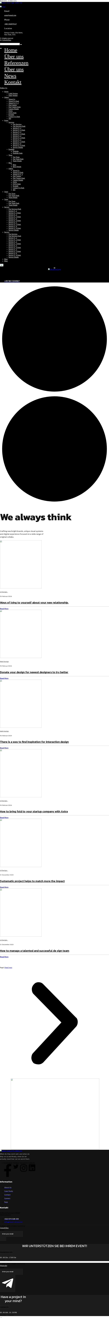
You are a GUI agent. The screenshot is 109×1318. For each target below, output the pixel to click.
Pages (6, 120)
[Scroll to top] (1, 1317)
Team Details (17, 161)
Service (6, 207)
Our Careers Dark (15, 107)
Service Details (18, 147)
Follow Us (3, 88)
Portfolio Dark (17, 153)
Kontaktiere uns (6, 1252)
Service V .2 (17, 128)
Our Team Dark (18, 159)
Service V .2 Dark (19, 130)
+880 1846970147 (10, 24)
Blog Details (17, 167)
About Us (12, 99)
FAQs (11, 111)
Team (10, 155)
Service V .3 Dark (19, 134)
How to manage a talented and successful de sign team (34, 951)
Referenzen (16, 63)
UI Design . (4, 592)
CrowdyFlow (6, 40)
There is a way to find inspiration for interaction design (34, 742)
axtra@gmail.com (10, 15)
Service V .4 (17, 136)
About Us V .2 (14, 103)
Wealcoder (3, 1266)
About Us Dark (14, 101)
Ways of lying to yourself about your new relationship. (34, 602)
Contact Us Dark (14, 117)
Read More (4, 608)
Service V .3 (17, 132)
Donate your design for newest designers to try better (34, 672)
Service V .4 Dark (19, 138)
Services (11, 122)
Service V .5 (17, 140)
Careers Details (14, 109)
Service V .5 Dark (19, 142)
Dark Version (13, 95)
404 (10, 118)
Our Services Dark (19, 126)
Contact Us (4, 1307)
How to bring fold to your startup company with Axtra (34, 811)
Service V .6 (17, 144)
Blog (10, 163)
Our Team (16, 157)
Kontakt (12, 82)
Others (6, 97)
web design (4, 661)
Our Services (17, 124)
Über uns (14, 56)
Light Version (13, 93)
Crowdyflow (4, 1228)
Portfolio (11, 149)
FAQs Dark (12, 113)
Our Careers (13, 105)
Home (10, 50)
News (10, 76)
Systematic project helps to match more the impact (32, 881)
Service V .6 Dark (19, 145)
